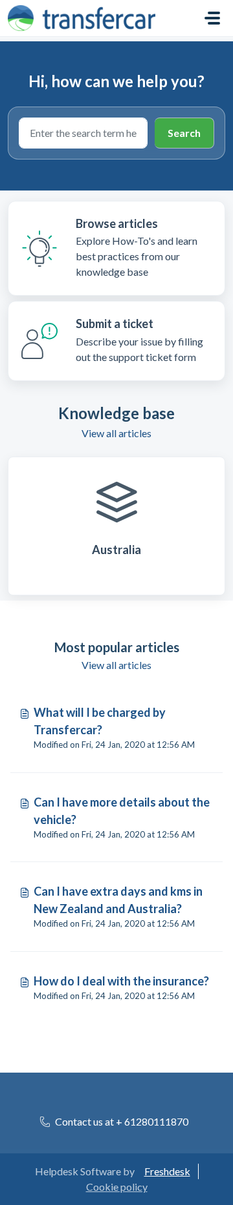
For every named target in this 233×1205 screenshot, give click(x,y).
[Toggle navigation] (212, 18)
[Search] (184, 133)
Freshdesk (167, 1171)
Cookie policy (117, 1186)
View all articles (116, 433)
